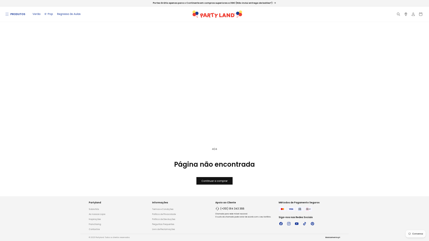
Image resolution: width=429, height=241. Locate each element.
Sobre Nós (94, 209)
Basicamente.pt (332, 237)
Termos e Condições (162, 209)
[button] (7, 14)
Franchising (95, 224)
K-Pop (49, 14)
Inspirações (95, 219)
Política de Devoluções (163, 219)
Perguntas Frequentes (163, 224)
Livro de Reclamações (163, 229)
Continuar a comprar (214, 181)
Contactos (94, 229)
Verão (37, 14)
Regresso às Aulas (69, 14)
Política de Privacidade (164, 214)
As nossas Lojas (97, 214)
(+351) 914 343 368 (232, 209)
